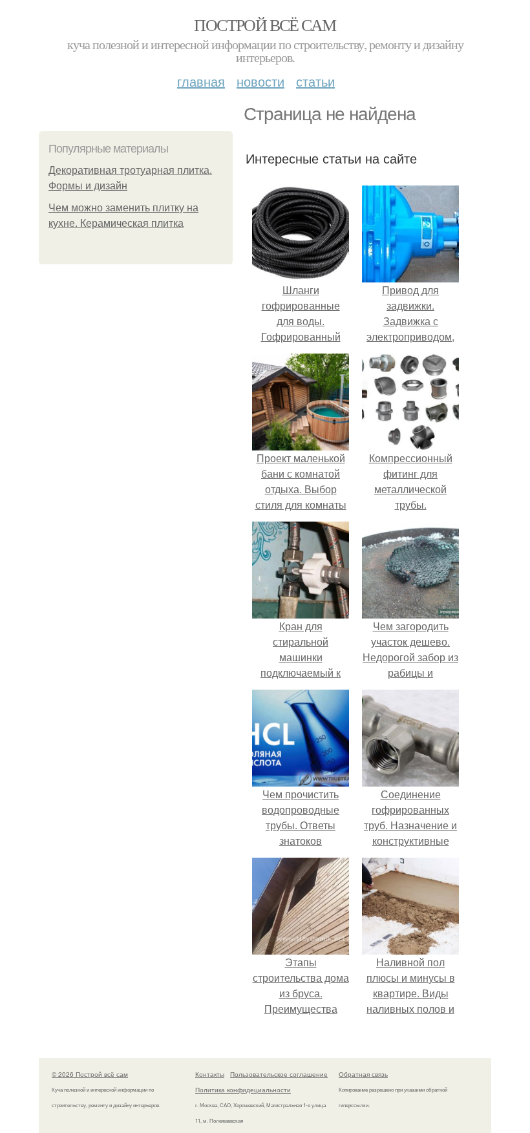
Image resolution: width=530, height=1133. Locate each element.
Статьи (315, 81)
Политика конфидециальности (243, 1089)
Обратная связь (363, 1074)
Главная (201, 81)
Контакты (209, 1074)
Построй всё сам (264, 25)
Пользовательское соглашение (279, 1074)
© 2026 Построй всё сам (90, 1074)
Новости (260, 81)
